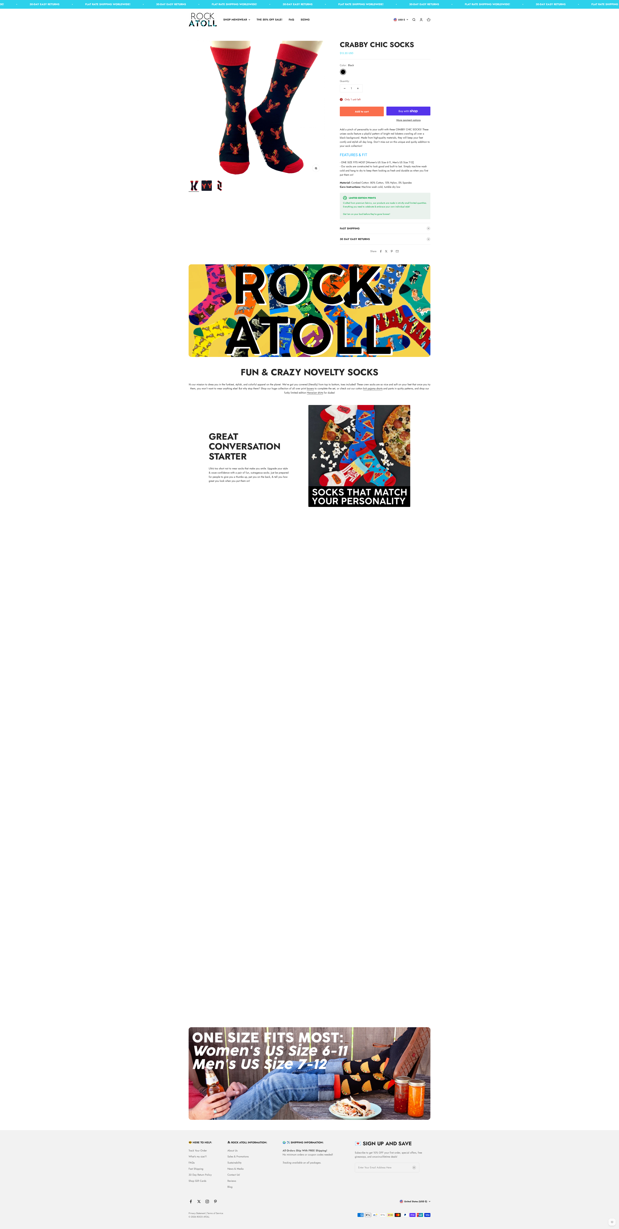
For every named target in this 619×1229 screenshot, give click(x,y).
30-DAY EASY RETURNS (93, 4)
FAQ (291, 19)
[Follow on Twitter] (199, 1201)
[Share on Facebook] (380, 251)
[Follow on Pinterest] (215, 1201)
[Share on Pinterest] (391, 251)
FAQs (192, 1162)
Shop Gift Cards (197, 1181)
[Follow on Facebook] (191, 1201)
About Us (232, 1150)
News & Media (235, 1169)
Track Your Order (198, 1150)
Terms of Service (215, 1213)
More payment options (408, 120)
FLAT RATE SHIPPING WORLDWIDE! (30, 4)
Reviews (231, 1181)
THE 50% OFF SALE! (269, 19)
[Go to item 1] (194, 186)
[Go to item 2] (206, 186)
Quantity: (345, 81)
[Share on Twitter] (386, 251)
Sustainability (234, 1162)
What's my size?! (198, 1156)
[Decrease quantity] (344, 88)
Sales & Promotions (238, 1156)
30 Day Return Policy (200, 1175)
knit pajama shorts (373, 388)
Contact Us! (233, 1175)
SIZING (305, 19)
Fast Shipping (196, 1169)
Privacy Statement (197, 1213)
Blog (229, 1187)
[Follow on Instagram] (207, 1201)
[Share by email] (397, 251)
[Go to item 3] (219, 186)
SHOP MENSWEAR (235, 19)
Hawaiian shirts (315, 393)
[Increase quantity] (358, 88)
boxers (310, 388)
